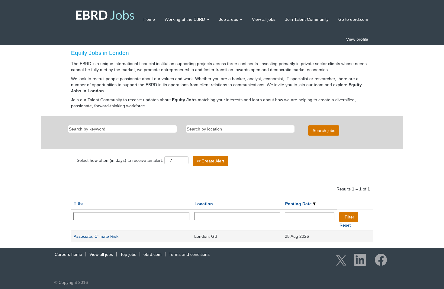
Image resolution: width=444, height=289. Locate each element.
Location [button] (204, 203)
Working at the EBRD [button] (185, 19)
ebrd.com (152, 254)
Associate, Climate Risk (96, 236)
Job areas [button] (229, 19)
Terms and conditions (189, 254)
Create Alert (212, 161)
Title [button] (78, 203)
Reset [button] (345, 225)
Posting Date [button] (299, 203)
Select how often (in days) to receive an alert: (120, 160)
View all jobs (263, 19)
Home (149, 19)
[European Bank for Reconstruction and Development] (105, 15)
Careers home (68, 254)
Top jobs (128, 254)
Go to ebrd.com (353, 19)
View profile (357, 39)
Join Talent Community (307, 19)
